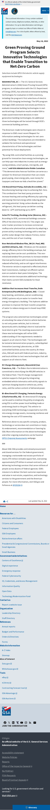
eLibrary (5, 682)
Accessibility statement (13, 752)
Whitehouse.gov (9, 669)
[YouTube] (21, 722)
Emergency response (11, 571)
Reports (5, 761)
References (5, 621)
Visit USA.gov (8, 795)
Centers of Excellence (11, 560)
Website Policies (9, 757)
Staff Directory (8, 618)
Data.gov (6, 663)
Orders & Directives (10, 636)
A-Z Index (6, 650)
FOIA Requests (9, 775)
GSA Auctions (8, 698)
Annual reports (8, 626)
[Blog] (30, 722)
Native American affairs (12, 538)
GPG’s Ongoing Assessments (14, 438)
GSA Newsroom (16, 35)
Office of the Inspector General (16, 766)
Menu (44, 10)
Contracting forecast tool (13, 688)
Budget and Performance (13, 631)
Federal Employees (10, 528)
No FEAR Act (7, 771)
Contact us (5, 600)
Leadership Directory (11, 613)
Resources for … (8, 513)
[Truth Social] (17, 722)
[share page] (7, 502)
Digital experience (10, 565)
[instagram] (26, 722)
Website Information (10, 645)
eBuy (4, 677)
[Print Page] (4, 501)
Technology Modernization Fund (16, 596)
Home (3, 506)
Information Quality (11, 586)
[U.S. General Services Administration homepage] (9, 11)
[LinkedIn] (13, 722)
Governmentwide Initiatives (13, 555)
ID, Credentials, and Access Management (19, 581)
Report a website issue (12, 604)
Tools (2, 672)
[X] (9, 722)
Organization (6, 608)
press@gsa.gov (11, 31)
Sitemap (5, 655)
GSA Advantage (8, 693)
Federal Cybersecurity (11, 576)
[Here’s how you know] (25, 3)
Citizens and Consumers (12, 523)
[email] (34, 722)
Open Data (6, 591)
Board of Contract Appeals (14, 780)
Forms (5, 642)
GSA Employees (9, 533)
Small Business (8, 552)
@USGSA (16, 485)
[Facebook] (5, 722)
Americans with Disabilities (14, 518)
